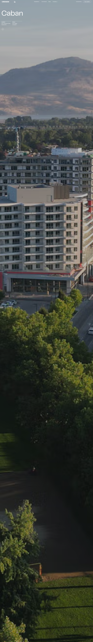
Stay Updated (87, 1)
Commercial (44, 1)
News (49, 1)
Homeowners (79, 1)
